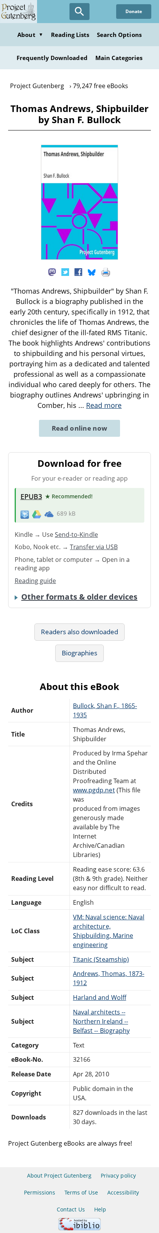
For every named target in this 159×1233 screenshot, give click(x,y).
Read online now (80, 428)
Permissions (39, 1192)
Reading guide (35, 580)
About (30, 34)
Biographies (79, 652)
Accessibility (123, 1192)
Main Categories (119, 58)
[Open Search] (79, 11)
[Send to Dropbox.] (24, 514)
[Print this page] (105, 271)
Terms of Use (81, 1192)
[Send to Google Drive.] (36, 513)
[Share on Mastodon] (52, 271)
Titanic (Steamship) (101, 959)
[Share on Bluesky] (92, 271)
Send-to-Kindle (76, 534)
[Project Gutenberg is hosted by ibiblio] (79, 1228)
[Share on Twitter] (65, 271)
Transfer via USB (94, 547)
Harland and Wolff (99, 997)
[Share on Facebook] (78, 271)
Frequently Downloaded (52, 58)
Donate (133, 11)
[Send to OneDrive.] (49, 514)
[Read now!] (79, 257)
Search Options (119, 34)
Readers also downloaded (79, 631)
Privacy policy (118, 1175)
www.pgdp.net (94, 790)
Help (100, 1209)
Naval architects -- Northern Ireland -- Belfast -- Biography (101, 1021)
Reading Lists (70, 34)
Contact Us (71, 1209)
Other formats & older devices (79, 596)
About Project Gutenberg (59, 1175)
